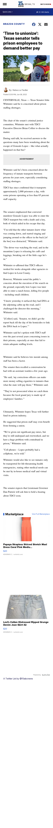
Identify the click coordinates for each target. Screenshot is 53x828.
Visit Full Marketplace (41, 514)
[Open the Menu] (4, 4)
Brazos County (14, 24)
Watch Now (45, 4)
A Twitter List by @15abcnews (18, 678)
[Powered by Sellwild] (46, 675)
